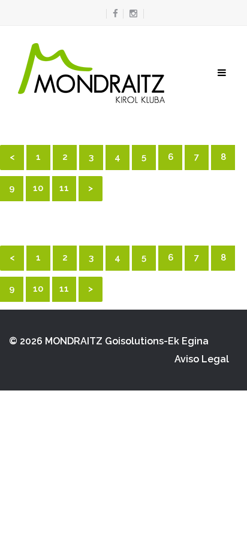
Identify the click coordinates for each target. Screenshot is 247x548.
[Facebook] (112, 14)
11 (64, 188)
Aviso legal (201, 359)
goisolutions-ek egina (157, 341)
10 (38, 188)
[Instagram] (133, 14)
